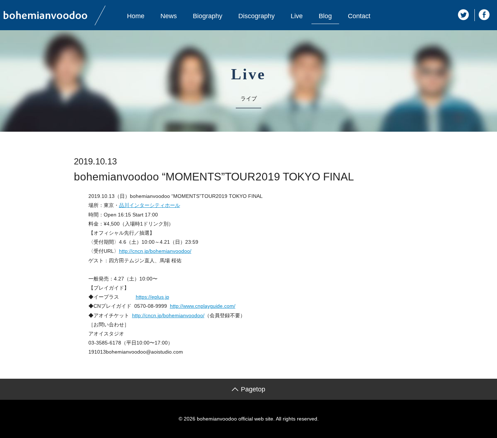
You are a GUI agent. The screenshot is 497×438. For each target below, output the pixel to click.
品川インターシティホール (149, 205)
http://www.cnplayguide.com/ (202, 306)
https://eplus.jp (152, 297)
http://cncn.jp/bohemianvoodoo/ (155, 251)
